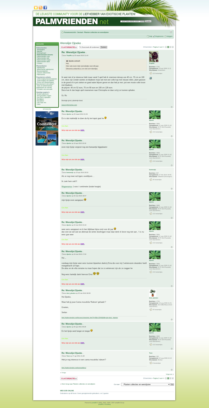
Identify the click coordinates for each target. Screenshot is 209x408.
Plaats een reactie (66, 46)
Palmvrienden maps (43, 60)
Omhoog (171, 107)
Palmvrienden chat (43, 56)
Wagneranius (67, 186)
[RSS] (40, 9)
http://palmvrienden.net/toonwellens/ (74, 368)
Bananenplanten (42, 71)
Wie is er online (67, 390)
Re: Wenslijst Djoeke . (74, 52)
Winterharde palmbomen (45, 69)
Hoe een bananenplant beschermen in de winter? (45, 83)
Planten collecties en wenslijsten (96, 32)
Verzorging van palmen (46, 80)
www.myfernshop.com (69, 105)
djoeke (69, 114)
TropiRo (69, 55)
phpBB (94, 402)
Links (39, 104)
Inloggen (169, 36)
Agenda (39, 51)
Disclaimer (40, 101)
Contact (39, 63)
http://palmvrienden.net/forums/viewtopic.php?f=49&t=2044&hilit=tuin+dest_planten (90, 317)
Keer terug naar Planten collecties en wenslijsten (78, 384)
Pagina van (158, 47)
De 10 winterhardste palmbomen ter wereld (44, 86)
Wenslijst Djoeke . (71, 43)
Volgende (169, 374)
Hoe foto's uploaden (43, 97)
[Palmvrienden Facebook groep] (45, 9)
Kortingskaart (41, 53)
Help (150, 36)
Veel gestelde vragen (44, 96)
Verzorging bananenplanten (47, 79)
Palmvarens (41, 74)
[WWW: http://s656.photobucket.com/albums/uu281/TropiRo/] (150, 78)
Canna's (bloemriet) (43, 73)
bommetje (70, 172)
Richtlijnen (40, 99)
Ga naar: (117, 384)
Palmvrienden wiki (43, 58)
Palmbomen (41, 67)
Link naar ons (41, 102)
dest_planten (71, 293)
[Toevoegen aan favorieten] (36, 9)
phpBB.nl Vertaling (104, 404)
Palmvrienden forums (45, 55)
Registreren (159, 36)
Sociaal (80, 32)
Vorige (64, 372)
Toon (68, 356)
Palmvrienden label (43, 61)
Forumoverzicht (70, 32)
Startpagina (41, 49)
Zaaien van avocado (45, 89)
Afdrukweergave (170, 31)
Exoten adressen (43, 94)
